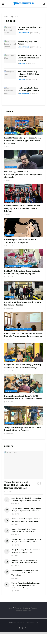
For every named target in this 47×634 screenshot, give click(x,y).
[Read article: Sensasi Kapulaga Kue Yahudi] (10, 44)
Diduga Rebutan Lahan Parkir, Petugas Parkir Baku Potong (23, 530)
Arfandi (22, 63)
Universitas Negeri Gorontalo (19, 266)
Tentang (18, 608)
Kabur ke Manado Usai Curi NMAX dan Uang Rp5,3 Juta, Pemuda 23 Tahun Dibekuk (22, 208)
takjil (16, 17)
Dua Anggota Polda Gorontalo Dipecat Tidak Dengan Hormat (24, 561)
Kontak (26, 608)
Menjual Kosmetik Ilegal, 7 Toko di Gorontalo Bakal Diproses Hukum (25, 520)
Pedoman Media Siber (23, 611)
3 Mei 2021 (34, 33)
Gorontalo (11, 133)
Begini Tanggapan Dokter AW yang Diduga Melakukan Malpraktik (26, 540)
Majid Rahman (24, 33)
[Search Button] (44, 3)
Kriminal (9, 201)
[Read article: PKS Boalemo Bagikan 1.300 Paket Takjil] (10, 30)
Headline (9, 235)
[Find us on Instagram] (22, 627)
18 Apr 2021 (31, 63)
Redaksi (34, 608)
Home (6, 17)
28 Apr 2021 (35, 47)
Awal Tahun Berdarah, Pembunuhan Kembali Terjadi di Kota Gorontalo (26, 499)
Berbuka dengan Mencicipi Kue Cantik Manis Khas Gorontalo (29, 57)
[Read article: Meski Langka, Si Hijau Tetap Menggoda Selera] (10, 91)
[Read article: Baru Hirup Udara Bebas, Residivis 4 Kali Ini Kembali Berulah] (23, 290)
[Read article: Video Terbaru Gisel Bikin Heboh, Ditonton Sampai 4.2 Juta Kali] (23, 465)
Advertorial (11, 167)
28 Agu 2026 (9, 146)
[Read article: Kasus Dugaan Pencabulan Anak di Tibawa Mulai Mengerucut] (23, 227)
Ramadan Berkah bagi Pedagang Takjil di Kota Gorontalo (28, 74)
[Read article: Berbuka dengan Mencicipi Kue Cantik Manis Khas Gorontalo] (10, 58)
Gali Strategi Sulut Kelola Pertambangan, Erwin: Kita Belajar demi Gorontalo (23, 174)
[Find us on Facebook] (19, 627)
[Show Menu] (3, 3)
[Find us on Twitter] (26, 627)
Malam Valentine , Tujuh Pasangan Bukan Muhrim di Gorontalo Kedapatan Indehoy (25, 585)
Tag (11, 17)
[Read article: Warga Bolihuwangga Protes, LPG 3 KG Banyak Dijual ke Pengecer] (23, 415)
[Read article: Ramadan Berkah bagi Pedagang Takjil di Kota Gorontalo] (10, 74)
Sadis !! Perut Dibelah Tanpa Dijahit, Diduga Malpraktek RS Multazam (26, 509)
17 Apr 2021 (35, 93)
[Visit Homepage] (23, 3)
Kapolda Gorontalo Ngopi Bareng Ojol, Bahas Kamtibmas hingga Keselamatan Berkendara (22, 140)
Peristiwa (10, 360)
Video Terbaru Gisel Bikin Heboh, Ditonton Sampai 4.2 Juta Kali (17, 484)
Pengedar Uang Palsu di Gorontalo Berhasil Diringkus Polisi (25, 551)
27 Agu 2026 (9, 277)
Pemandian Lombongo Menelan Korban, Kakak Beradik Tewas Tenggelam (24, 572)
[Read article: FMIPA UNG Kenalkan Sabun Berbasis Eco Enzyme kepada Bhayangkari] (23, 258)
